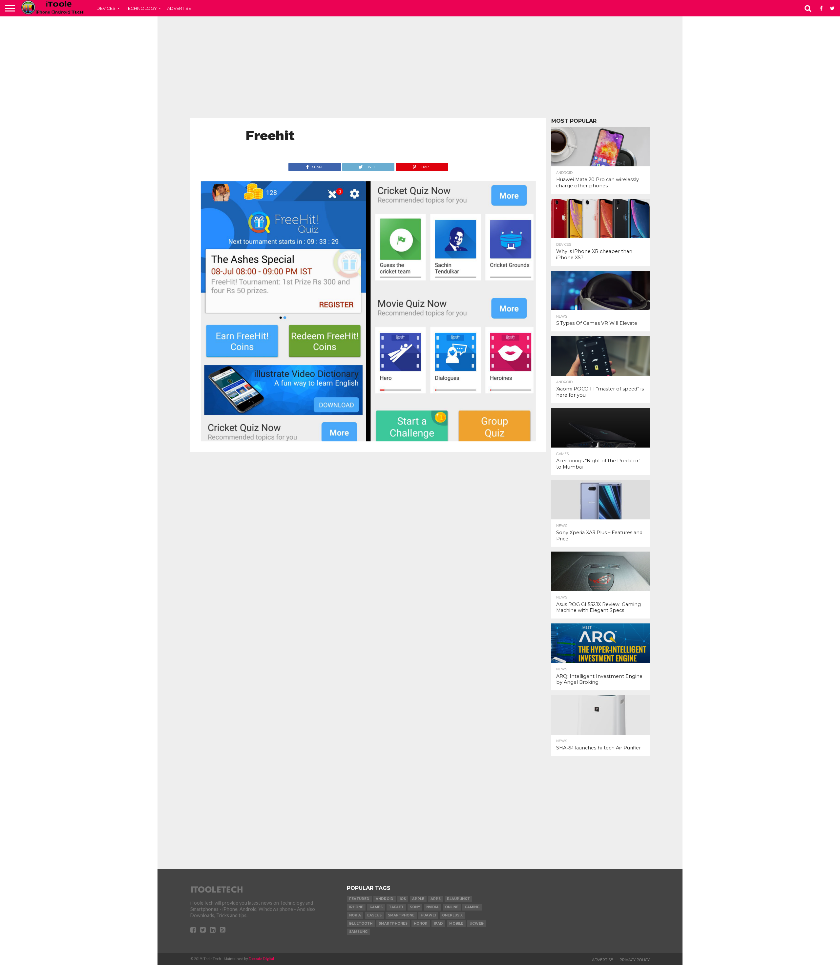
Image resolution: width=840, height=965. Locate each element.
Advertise (179, 8)
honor (421, 923)
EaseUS (374, 915)
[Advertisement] (420, 67)
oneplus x (452, 915)
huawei (428, 915)
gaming (472, 907)
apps (435, 899)
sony (415, 907)
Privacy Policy (635, 959)
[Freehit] (368, 439)
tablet (396, 907)
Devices (106, 8)
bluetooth (360, 923)
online (451, 907)
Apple (418, 899)
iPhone (356, 907)
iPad (438, 923)
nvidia (432, 907)
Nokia (355, 915)
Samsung (358, 932)
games (376, 907)
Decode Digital (261, 958)
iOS (403, 899)
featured (359, 899)
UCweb (477, 923)
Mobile (456, 923)
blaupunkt (458, 899)
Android (384, 899)
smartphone (401, 915)
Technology (141, 8)
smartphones (393, 923)
